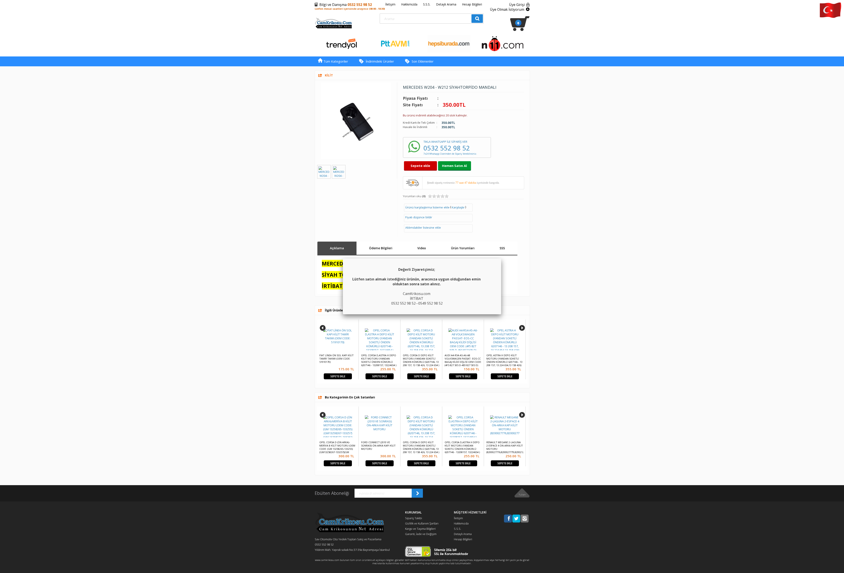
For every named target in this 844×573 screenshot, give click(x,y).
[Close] (501, 258)
